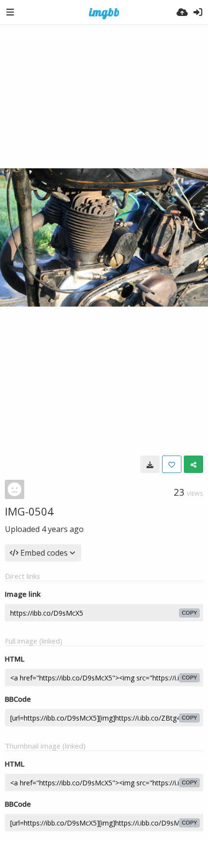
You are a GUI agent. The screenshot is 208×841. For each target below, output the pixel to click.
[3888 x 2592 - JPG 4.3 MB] (150, 464)
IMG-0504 (29, 511)
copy (189, 613)
